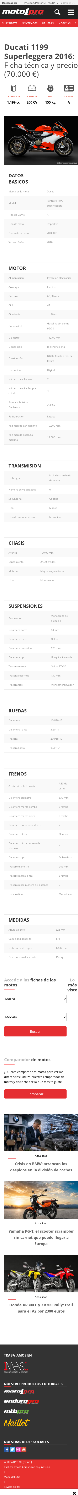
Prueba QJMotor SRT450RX (39, 3)
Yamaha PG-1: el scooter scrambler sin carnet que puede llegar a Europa (41, 1237)
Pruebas (48, 23)
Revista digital (12, 1487)
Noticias (64, 23)
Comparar (35, 1094)
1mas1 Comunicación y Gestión (32, 1467)
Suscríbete (9, 23)
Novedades (29, 23)
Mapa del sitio (12, 1477)
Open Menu (71, 12)
